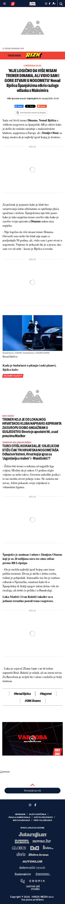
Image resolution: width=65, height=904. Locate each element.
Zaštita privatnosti (43, 817)
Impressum (20, 814)
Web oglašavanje (21, 820)
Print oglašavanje (43, 820)
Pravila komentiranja (19, 817)
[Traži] (61, 4)
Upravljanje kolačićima (33, 828)
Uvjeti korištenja (37, 814)
